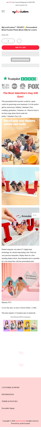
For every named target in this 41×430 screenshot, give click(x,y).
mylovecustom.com (21, 5)
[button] (20, 53)
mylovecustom (25, 423)
